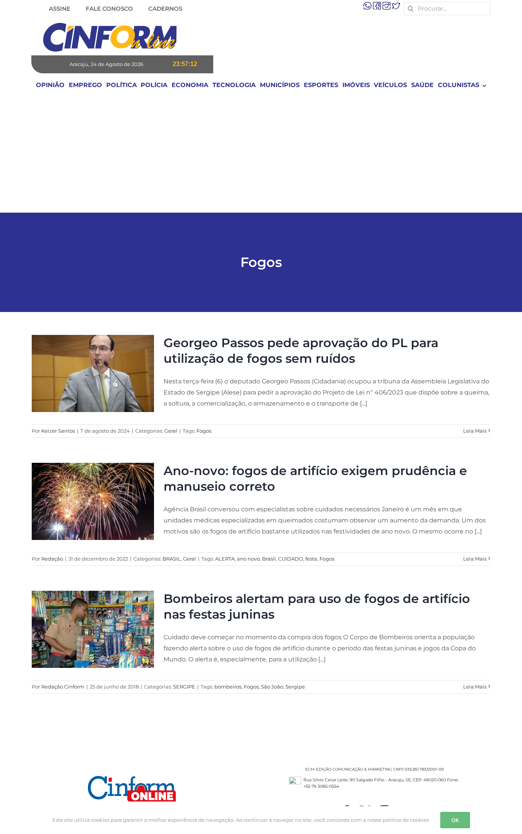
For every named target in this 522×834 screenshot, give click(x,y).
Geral (170, 431)
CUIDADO (290, 559)
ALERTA (225, 559)
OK (455, 820)
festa (311, 559)
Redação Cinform (62, 687)
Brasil (269, 559)
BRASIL (171, 559)
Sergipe (295, 687)
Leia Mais (474, 431)
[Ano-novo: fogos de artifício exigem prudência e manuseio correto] (93, 501)
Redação (52, 559)
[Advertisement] (261, 155)
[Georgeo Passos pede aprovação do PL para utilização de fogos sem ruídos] (93, 373)
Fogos (203, 431)
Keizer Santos (58, 431)
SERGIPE (184, 687)
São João (272, 687)
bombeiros (228, 687)
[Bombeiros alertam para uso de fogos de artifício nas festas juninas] (93, 629)
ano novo (248, 559)
